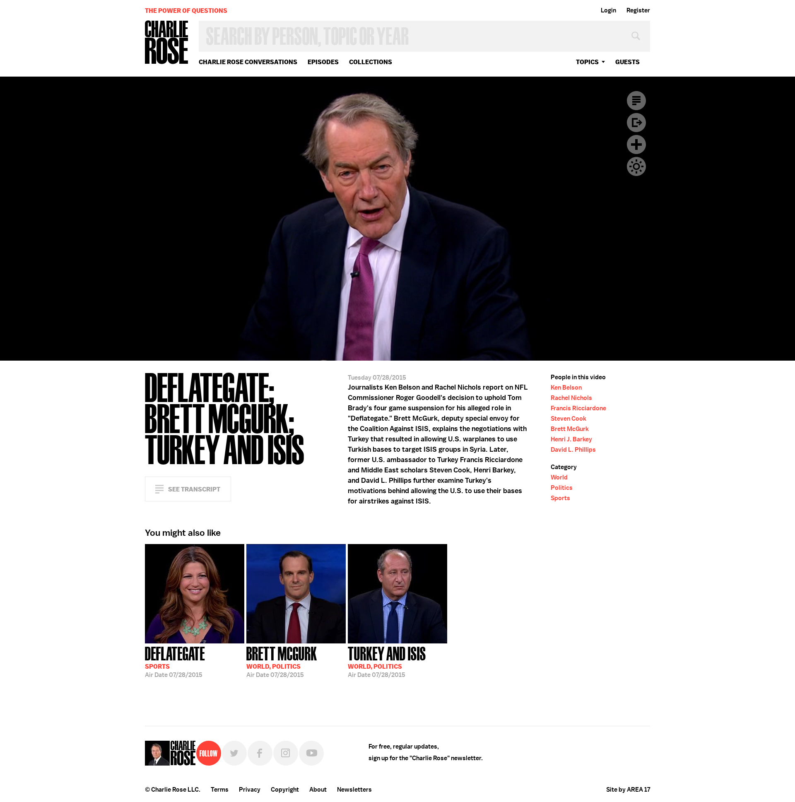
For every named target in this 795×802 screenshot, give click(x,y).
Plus (636, 144)
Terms (220, 789)
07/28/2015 (175, 661)
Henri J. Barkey (571, 439)
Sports (560, 498)
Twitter (234, 753)
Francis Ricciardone (578, 408)
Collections (370, 62)
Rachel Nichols (571, 398)
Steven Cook (568, 418)
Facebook (260, 753)
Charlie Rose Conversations (248, 62)
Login (608, 10)
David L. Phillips (573, 450)
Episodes (323, 62)
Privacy (249, 789)
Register (638, 10)
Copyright (285, 789)
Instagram (285, 753)
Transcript (636, 100)
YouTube (311, 753)
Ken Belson (566, 387)
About (318, 789)
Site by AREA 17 (628, 789)
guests (627, 62)
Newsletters (354, 789)
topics (587, 62)
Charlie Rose (167, 42)
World (559, 477)
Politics (562, 488)
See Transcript (194, 489)
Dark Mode (636, 166)
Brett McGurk (570, 429)
